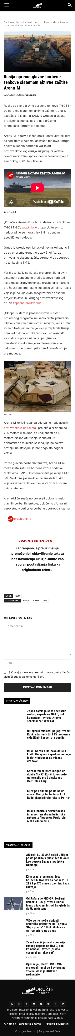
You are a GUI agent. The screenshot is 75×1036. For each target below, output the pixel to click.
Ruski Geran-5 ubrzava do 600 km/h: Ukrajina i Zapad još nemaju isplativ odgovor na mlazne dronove (49, 756)
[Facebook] (8, 586)
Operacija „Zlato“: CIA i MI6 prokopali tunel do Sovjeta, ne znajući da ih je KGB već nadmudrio (46, 969)
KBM (17, 595)
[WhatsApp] (25, 586)
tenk (45, 600)
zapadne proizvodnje (27, 303)
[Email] (34, 586)
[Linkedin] (19, 1004)
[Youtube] (48, 1004)
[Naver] (34, 1004)
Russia (35, 600)
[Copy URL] (61, 586)
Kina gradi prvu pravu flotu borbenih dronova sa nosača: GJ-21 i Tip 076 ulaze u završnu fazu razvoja (47, 882)
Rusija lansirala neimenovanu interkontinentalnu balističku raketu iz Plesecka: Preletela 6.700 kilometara (46, 816)
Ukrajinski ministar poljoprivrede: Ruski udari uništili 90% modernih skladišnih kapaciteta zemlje (49, 734)
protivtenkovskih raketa (20, 428)
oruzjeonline (29, 94)
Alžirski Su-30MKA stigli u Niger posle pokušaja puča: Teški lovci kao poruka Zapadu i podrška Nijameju (47, 860)
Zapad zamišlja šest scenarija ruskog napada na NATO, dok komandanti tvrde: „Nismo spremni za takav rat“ (46, 716)
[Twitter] (12, 1004)
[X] (16, 586)
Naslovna (9, 22)
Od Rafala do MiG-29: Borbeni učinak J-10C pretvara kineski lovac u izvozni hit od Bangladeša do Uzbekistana (48, 904)
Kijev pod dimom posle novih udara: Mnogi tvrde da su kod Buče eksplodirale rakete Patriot (48, 794)
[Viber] (52, 586)
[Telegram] (43, 586)
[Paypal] (63, 1004)
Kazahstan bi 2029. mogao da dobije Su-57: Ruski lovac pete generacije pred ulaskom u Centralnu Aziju (47, 776)
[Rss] (26, 1004)
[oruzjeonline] (37, 5)
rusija (26, 600)
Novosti (20, 22)
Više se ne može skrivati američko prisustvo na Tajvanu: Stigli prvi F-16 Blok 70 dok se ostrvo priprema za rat (46, 926)
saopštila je (29, 227)
